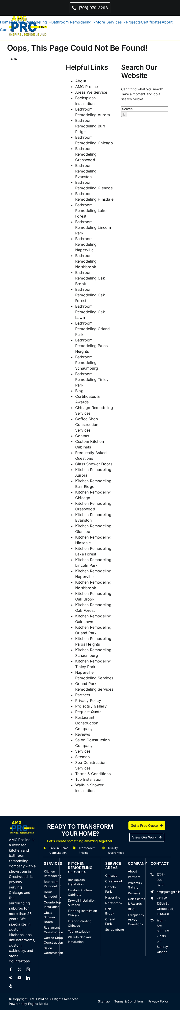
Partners (82, 694)
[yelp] (11, 986)
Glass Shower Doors (93, 464)
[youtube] (19, 978)
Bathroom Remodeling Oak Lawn (90, 312)
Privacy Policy (88, 700)
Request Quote (88, 711)
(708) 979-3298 (161, 880)
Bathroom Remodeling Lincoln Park (93, 227)
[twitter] (19, 969)
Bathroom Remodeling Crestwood (86, 154)
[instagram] (28, 969)
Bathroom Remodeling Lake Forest (90, 210)
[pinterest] (11, 978)
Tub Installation (88, 779)
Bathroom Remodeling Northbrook (86, 261)
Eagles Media (38, 1004)
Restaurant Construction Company (86, 723)
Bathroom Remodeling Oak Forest (90, 295)
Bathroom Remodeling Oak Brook (90, 278)
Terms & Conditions (93, 773)
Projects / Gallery (91, 706)
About (80, 81)
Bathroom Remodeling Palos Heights (91, 346)
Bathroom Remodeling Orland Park (92, 329)
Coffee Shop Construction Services (86, 424)
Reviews (82, 734)
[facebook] (11, 969)
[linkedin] (28, 978)
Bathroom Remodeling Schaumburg (86, 363)
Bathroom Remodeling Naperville (86, 244)
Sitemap (82, 756)
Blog (79, 390)
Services (83, 751)
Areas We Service (91, 92)
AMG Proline (86, 86)
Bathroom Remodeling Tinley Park (92, 379)
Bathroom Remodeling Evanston (86, 171)
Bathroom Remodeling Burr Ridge (90, 126)
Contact (82, 435)
